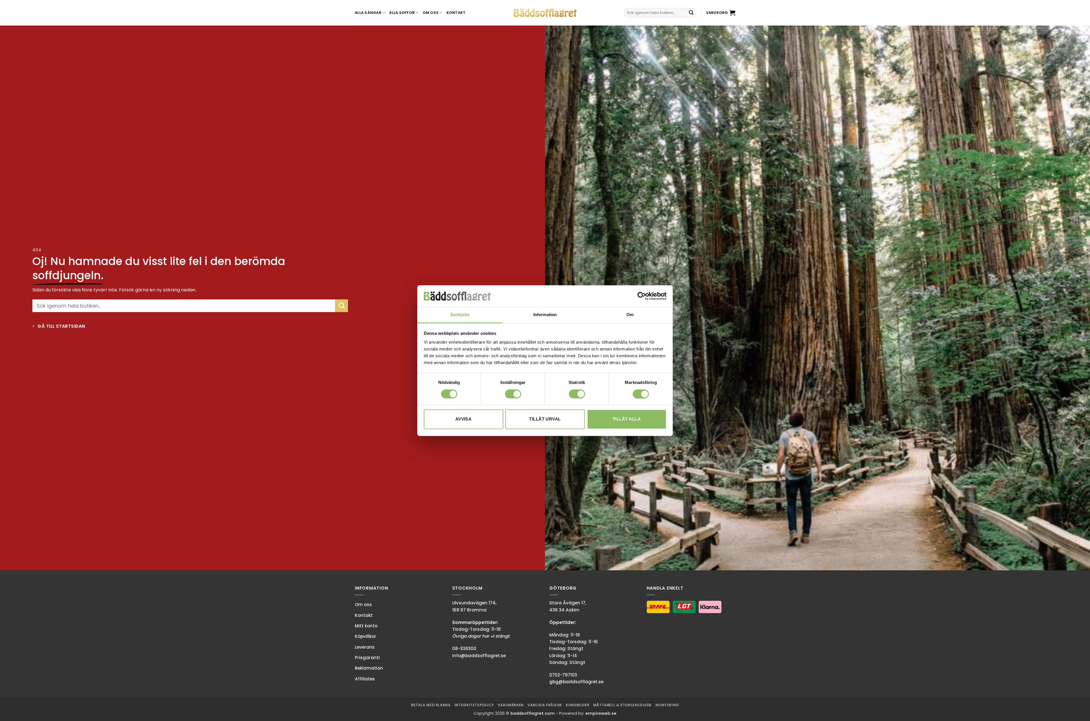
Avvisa (463, 419)
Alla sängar (368, 12)
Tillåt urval (545, 419)
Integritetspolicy (474, 705)
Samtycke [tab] (460, 314)
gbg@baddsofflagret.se (576, 682)
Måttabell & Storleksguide (622, 705)
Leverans (365, 647)
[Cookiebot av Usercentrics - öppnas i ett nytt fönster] (641, 296)
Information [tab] (545, 314)
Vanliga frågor (544, 705)
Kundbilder (577, 705)
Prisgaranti (367, 658)
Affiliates (365, 679)
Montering (667, 705)
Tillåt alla (627, 419)
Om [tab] (630, 314)
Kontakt (456, 12)
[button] (720, 13)
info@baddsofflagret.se (479, 656)
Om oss (431, 12)
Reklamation (369, 668)
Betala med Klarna (430, 705)
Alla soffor (402, 12)
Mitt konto (366, 626)
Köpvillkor (365, 636)
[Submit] (691, 13)
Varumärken (511, 705)
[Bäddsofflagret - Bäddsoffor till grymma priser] (545, 13)
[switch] (513, 393)
